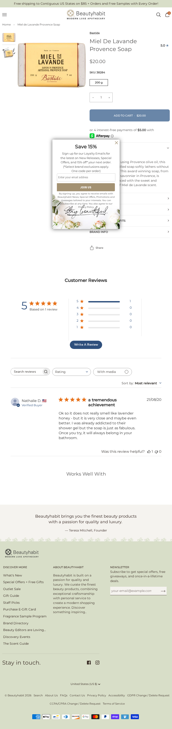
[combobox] (71, 372)
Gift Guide (11, 595)
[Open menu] (6, 14)
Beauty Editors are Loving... (24, 630)
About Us (51, 695)
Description (99, 147)
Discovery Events (16, 637)
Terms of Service (114, 703)
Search (38, 695)
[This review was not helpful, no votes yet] (156, 451)
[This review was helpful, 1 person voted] (148, 451)
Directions (98, 209)
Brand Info (99, 232)
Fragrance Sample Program (25, 616)
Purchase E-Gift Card (19, 609)
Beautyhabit (16, 695)
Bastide (95, 33)
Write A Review (86, 344)
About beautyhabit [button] (68, 567)
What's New (12, 575)
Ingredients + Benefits (107, 220)
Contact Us (77, 695)
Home (6, 24)
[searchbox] (26, 371)
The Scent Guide (16, 643)
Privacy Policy (96, 695)
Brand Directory (15, 623)
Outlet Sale (12, 589)
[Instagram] (97, 663)
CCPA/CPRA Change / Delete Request (75, 703)
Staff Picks (11, 602)
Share (99, 247)
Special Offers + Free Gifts (23, 582)
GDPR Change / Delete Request (148, 695)
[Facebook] (89, 663)
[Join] (160, 590)
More (94, 198)
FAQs (63, 695)
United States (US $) (84, 684)
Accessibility (116, 695)
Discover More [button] (15, 567)
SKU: (97, 72)
